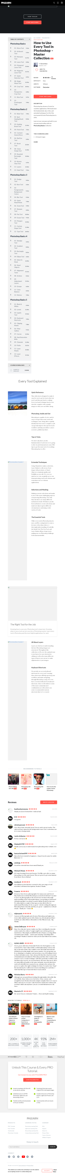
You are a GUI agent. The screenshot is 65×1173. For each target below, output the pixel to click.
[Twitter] (14, 1157)
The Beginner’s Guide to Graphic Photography (38, 1019)
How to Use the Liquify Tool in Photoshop (51, 788)
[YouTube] (23, 1157)
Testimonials (11, 1130)
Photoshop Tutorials (13, 1133)
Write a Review (48, 802)
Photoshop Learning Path (31, 1126)
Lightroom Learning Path (31, 1128)
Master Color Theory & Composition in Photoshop (51, 1019)
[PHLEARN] (6, 3)
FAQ (43, 1126)
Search (54, 3)
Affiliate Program (46, 1137)
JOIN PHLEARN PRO (32, 1079)
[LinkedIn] (32, 1157)
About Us (44, 1130)
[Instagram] (18, 1157)
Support (44, 1128)
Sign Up (52, 1146)
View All (26, 1000)
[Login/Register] (62, 3)
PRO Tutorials (11, 1126)
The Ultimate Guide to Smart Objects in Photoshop (13, 1019)
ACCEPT (47, 1170)
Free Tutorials (11, 1128)
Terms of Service (46, 1135)
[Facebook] (9, 1157)
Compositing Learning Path (32, 1133)
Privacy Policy (45, 1133)
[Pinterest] (27, 1157)
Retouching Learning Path (31, 1130)
